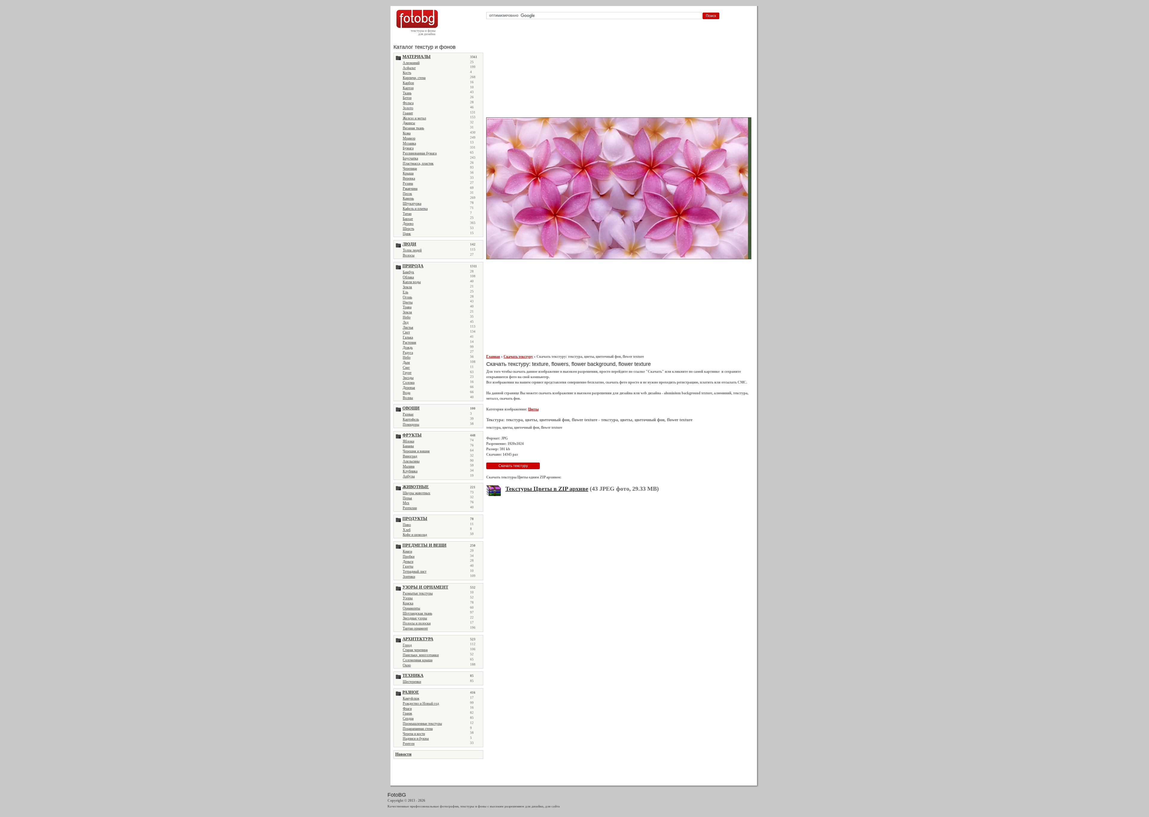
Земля (407, 287)
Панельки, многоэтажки (421, 655)
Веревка (409, 178)
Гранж (407, 713)
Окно (407, 665)
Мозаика (409, 143)
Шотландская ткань (417, 613)
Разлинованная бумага (420, 153)
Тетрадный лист (414, 571)
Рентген (408, 744)
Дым (406, 362)
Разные (408, 414)
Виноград (410, 456)
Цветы (408, 302)
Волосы (408, 255)
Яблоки (408, 441)
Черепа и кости (414, 734)
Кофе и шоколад (415, 535)
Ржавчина (410, 189)
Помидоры (411, 424)
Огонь (407, 297)
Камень (408, 198)
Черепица (410, 168)
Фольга (408, 103)
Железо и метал (414, 118)
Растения (409, 342)
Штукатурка (412, 203)
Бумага (408, 148)
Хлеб (407, 530)
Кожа (407, 133)
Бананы (408, 446)
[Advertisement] (619, 70)
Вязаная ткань (413, 128)
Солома (408, 383)
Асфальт (409, 68)
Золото (408, 108)
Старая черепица (415, 650)
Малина (408, 466)
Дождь (408, 347)
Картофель (411, 419)
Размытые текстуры (418, 593)
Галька (408, 337)
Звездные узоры (415, 618)
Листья (408, 327)
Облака (408, 277)
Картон (408, 88)
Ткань (407, 93)
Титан (407, 214)
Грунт (407, 373)
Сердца (408, 718)
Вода (406, 393)
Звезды (408, 378)
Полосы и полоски (417, 623)
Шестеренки (412, 682)
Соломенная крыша (417, 660)
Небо (407, 317)
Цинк (407, 234)
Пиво (407, 525)
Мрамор (409, 138)
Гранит (408, 113)
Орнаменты (411, 608)
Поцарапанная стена (418, 729)
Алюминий (411, 63)
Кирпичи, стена (414, 78)
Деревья (409, 388)
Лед (405, 322)
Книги (407, 551)
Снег (406, 368)
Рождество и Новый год (421, 703)
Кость (407, 73)
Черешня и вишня (416, 451)
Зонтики (409, 577)
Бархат (408, 219)
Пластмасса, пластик (418, 163)
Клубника (410, 471)
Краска (408, 603)
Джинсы (409, 123)
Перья (407, 498)
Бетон (407, 98)
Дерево (408, 224)
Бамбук (408, 272)
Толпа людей (412, 250)
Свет (406, 332)
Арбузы (409, 476)
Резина (408, 183)
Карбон (408, 83)
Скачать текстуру (518, 356)
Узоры (408, 598)
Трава (407, 307)
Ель (405, 292)
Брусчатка (410, 158)
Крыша (408, 173)
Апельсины (411, 461)
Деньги (408, 562)
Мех (406, 503)
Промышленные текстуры (422, 723)
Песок (407, 194)
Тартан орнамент (415, 628)
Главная (493, 356)
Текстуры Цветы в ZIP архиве (546, 488)
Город (407, 645)
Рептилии (410, 508)
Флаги (407, 709)
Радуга (408, 353)
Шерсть (408, 229)
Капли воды (412, 282)
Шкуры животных (416, 493)
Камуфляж (411, 698)
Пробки (408, 556)
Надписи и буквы (416, 738)
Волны (408, 398)
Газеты (408, 566)
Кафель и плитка (415, 209)
